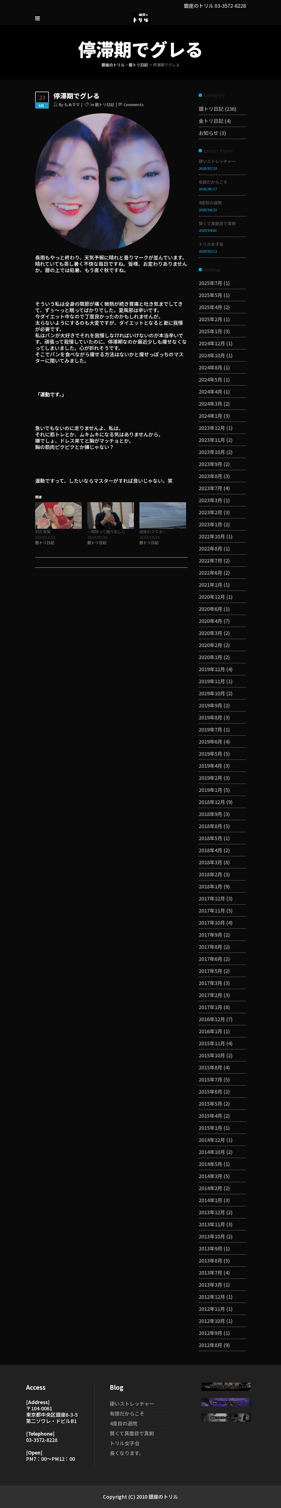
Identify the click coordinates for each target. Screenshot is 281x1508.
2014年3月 (210, 1175)
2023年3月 (210, 500)
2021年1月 (210, 584)
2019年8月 (210, 717)
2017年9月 (210, 934)
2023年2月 (210, 512)
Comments (133, 104)
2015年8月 (210, 1067)
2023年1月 (210, 524)
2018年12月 (212, 801)
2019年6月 (210, 741)
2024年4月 (210, 391)
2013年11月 (212, 1224)
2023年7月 (210, 488)
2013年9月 (210, 1248)
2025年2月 (210, 319)
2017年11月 (212, 910)
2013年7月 (210, 1272)
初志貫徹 (42, 531)
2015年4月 (210, 1115)
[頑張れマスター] (162, 515)
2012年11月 (212, 1308)
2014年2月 (210, 1187)
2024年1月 (210, 415)
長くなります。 (127, 1452)
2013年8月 (210, 1260)
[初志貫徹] (58, 515)
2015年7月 (210, 1079)
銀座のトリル (113, 64)
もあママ (72, 104)
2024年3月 (210, 403)
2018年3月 (210, 862)
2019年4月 (210, 765)
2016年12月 (212, 1019)
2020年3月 (210, 632)
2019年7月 (210, 729)
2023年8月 (210, 475)
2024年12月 (212, 343)
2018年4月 (210, 850)
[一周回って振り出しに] (110, 515)
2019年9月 (210, 705)
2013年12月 (212, 1212)
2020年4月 (210, 620)
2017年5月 (210, 970)
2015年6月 (210, 1091)
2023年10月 (212, 451)
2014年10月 (212, 1151)
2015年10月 (212, 1055)
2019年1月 (210, 789)
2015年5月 (210, 1103)
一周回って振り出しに (106, 531)
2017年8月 (210, 946)
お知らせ (208, 132)
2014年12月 (212, 1139)
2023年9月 (210, 463)
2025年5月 (210, 294)
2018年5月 (210, 837)
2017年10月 (212, 922)
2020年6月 (210, 608)
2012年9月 (210, 1332)
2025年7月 (210, 282)
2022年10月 (212, 536)
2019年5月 (210, 753)
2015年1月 (210, 1127)
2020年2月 (210, 644)
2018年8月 (210, 825)
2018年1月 (210, 886)
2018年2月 (210, 874)
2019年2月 (210, 777)
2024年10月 (212, 355)
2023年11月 (212, 439)
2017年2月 (210, 994)
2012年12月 (212, 1296)
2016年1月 (210, 1031)
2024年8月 (210, 367)
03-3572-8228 (230, 5)
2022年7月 (210, 560)
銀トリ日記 (138, 64)
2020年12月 (212, 596)
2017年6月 (210, 958)
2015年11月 (212, 1043)
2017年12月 (212, 898)
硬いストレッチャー (217, 161)
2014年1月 (210, 1200)
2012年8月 (210, 1344)
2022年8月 (210, 548)
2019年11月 (212, 681)
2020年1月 (210, 656)
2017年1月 (210, 1006)
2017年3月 (210, 982)
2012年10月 (212, 1320)
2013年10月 (212, 1236)
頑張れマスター (152, 531)
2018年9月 (210, 813)
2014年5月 (210, 1163)
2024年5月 (210, 379)
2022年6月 (210, 572)
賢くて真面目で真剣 (217, 223)
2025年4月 (210, 306)
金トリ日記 (211, 120)
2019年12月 (212, 669)
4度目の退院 (210, 202)
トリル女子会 (211, 244)
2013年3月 (210, 1284)
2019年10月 (212, 693)
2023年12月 (212, 427)
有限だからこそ (213, 182)
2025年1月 (210, 331)
